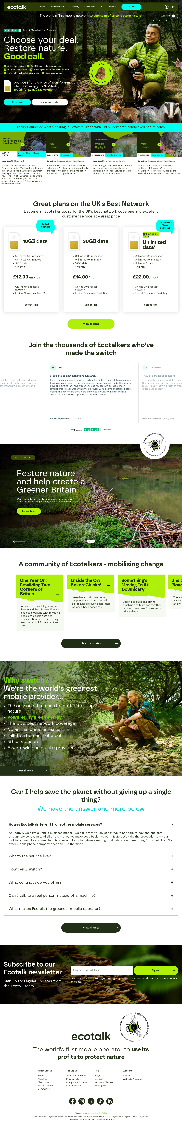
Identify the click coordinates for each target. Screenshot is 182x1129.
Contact (113, 7)
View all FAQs (91, 927)
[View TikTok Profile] (100, 1101)
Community (74, 7)
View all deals (25, 770)
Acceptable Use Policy (97, 1113)
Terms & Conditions (76, 1076)
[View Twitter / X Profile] (91, 1101)
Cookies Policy (73, 1086)
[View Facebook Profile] (72, 1101)
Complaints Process (76, 1082)
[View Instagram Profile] (81, 1101)
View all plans (91, 324)
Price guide (100, 1086)
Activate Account (132, 1079)
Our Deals (131, 7)
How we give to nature (50, 102)
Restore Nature (57, 7)
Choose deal (17, 102)
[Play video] (23, 145)
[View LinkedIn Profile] (109, 1101)
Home (41, 1076)
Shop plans (43, 1082)
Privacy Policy (73, 1079)
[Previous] (19, 541)
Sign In (126, 1076)
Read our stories (91, 643)
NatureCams (89, 7)
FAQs (102, 7)
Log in (172, 7)
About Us (42, 1079)
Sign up (156, 970)
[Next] (163, 541)
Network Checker (104, 1082)
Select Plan (31, 305)
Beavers (43, 7)
